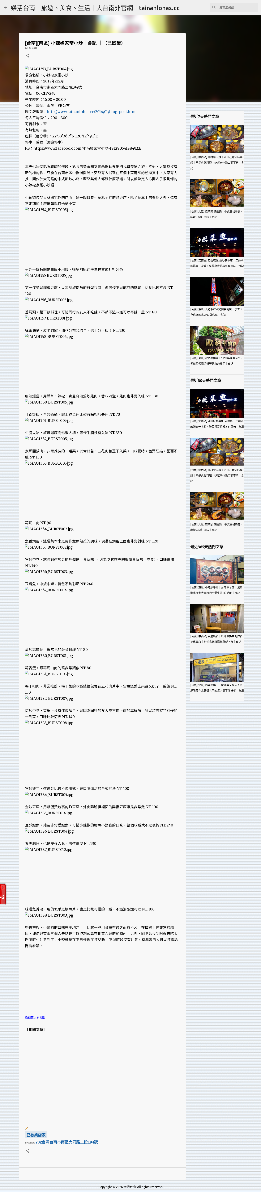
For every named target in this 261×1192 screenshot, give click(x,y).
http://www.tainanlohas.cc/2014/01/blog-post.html (92, 112)
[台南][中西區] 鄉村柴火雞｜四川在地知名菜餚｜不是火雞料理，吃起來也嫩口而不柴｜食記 (217, 163)
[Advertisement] (102, 239)
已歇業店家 (36, 1135)
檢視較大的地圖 (35, 1017)
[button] (27, 55)
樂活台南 (130, 1187)
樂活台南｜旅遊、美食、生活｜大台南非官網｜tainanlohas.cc (95, 7)
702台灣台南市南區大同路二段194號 (67, 1142)
